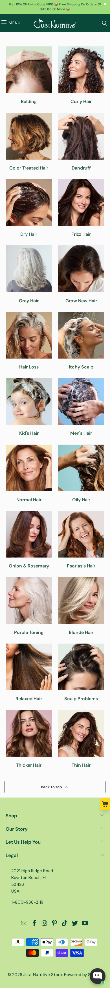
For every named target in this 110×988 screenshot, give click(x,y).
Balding (29, 75)
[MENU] (2, 23)
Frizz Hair (81, 208)
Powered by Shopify (83, 975)
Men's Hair (81, 407)
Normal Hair (29, 473)
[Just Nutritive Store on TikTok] (65, 923)
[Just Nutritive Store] (55, 23)
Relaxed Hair (29, 672)
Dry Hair (29, 208)
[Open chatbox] (97, 976)
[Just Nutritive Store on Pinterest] (54, 923)
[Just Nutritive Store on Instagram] (44, 923)
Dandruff (81, 141)
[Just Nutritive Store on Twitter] (75, 923)
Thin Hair (81, 739)
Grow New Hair (81, 274)
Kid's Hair (29, 407)
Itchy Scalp (81, 341)
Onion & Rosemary (29, 540)
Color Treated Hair (29, 141)
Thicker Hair (29, 739)
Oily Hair (81, 473)
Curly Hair (81, 75)
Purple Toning (29, 606)
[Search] (104, 23)
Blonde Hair (81, 606)
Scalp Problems (81, 672)
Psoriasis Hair (81, 540)
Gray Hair (29, 274)
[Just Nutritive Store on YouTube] (85, 923)
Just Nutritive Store (42, 975)
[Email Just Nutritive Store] (24, 923)
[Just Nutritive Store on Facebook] (34, 923)
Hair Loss (29, 341)
